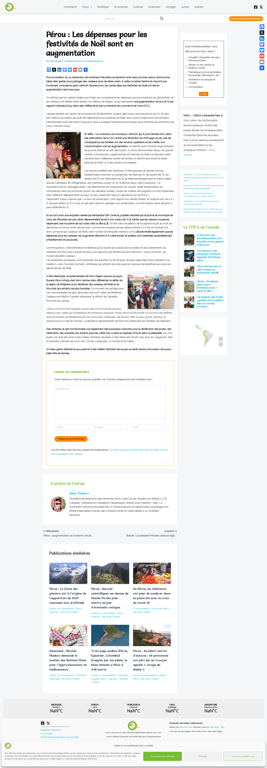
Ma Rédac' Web (217, 727)
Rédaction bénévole (51, 730)
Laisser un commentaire (61, 608)
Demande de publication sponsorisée (59, 737)
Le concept (46, 733)
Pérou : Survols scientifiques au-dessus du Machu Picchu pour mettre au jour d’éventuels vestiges (109, 598)
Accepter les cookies (162, 756)
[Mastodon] (262, 44)
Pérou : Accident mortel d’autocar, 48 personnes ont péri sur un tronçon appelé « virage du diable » (150, 660)
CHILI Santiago (172, 708)
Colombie (123, 675)
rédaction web (186, 727)
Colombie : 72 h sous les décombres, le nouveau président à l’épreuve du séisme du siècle (203, 177)
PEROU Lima (94, 708)
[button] (90, 7)
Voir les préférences (243, 756)
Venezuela (54, 679)
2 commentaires (141, 608)
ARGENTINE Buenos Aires (210, 708)
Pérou (79, 608)
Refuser (203, 756)
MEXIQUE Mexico (56, 708)
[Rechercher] (161, 19)
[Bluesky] (262, 50)
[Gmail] (262, 56)
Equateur (95, 679)
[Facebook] (256, 7)
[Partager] (262, 68)
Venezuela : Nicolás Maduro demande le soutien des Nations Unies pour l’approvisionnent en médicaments (68, 660)
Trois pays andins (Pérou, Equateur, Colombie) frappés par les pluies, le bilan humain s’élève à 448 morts (109, 660)
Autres (162, 675)
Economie (157, 608)
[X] (261, 7)
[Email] (262, 62)
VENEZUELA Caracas (133, 708)
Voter (204, 93)
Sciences (53, 612)
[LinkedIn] (262, 38)
